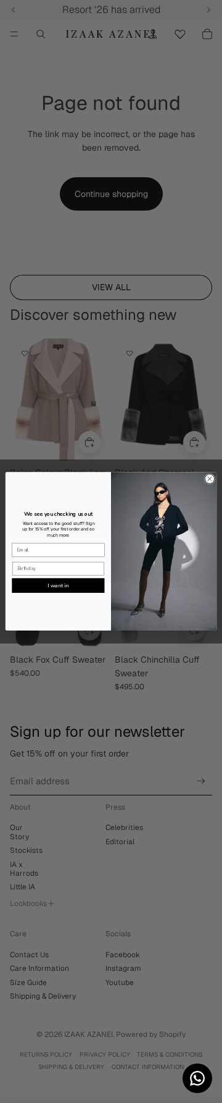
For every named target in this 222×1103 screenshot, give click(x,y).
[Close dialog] (209, 479)
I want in (57, 585)
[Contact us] (197, 1078)
